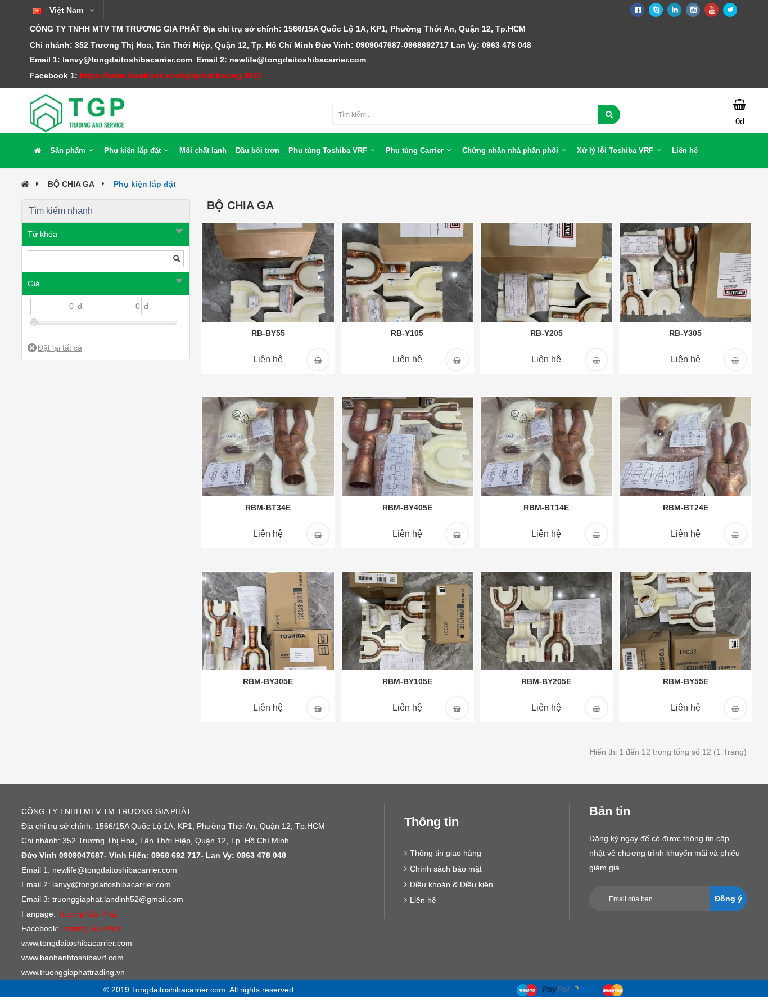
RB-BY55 (268, 333)
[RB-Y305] (686, 271)
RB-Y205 (546, 333)
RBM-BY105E (407, 681)
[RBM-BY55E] (686, 620)
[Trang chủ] (38, 150)
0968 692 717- (194, 855)
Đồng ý (728, 898)
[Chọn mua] (318, 359)
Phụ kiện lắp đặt (145, 183)
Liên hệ (268, 359)
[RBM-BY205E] (546, 620)
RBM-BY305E (268, 681)
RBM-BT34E (268, 507)
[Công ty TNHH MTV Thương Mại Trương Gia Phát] (77, 112)
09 (360, 45)
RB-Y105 (407, 333)
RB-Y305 (685, 333)
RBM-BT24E (685, 507)
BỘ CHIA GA (71, 183)
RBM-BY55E (685, 681)
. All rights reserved (259, 989)
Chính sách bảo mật (446, 868)
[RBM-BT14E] (546, 446)
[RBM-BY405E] (408, 446)
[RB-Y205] (546, 271)
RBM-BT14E (546, 507)
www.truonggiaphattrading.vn (73, 972)
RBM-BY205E (546, 681)
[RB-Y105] (408, 271)
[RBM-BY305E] (268, 620)
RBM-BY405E (407, 507)
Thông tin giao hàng (445, 852)
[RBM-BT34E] (268, 446)
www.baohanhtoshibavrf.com (72, 957)
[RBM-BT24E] (686, 446)
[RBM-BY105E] (408, 620)
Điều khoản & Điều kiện (451, 884)
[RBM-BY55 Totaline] (268, 271)
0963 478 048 (506, 45)
